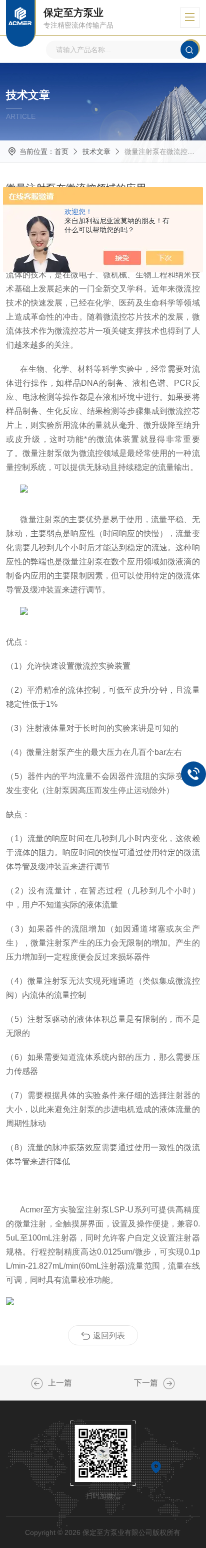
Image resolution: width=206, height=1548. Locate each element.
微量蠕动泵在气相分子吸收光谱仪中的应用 (37, 1383)
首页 (61, 151)
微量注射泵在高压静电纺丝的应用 (169, 1383)
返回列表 (109, 1335)
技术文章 (96, 151)
